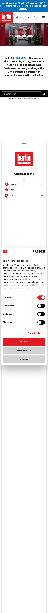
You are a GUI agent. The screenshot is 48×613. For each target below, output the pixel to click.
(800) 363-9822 (17, 58)
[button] (28, 17)
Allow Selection (24, 350)
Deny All (24, 359)
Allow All (24, 342)
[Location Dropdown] (18, 17)
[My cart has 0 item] (35, 17)
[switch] (41, 306)
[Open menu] (43, 17)
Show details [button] (34, 333)
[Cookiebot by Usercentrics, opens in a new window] (34, 251)
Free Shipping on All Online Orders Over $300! (23, 3)
